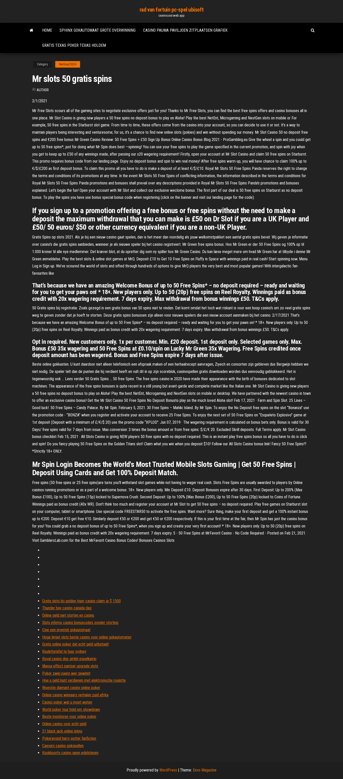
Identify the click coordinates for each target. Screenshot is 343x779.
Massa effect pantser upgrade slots (70, 666)
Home (47, 30)
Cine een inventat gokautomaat (66, 629)
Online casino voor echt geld (64, 723)
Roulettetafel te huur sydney (64, 651)
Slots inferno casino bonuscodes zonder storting (80, 622)
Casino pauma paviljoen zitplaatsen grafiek (185, 30)
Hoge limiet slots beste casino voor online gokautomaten (86, 637)
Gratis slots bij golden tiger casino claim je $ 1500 (81, 601)
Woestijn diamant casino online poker (71, 687)
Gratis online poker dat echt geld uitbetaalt (75, 644)
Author (43, 90)
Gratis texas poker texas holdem (74, 45)
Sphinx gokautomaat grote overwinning (98, 30)
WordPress (168, 770)
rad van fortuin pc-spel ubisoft (171, 10)
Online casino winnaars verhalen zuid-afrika (75, 695)
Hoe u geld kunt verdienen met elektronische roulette (84, 680)
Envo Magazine (204, 770)
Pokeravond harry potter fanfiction (69, 738)
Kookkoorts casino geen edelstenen (70, 752)
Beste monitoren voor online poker (69, 716)
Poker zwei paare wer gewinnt (66, 673)
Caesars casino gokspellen (63, 745)
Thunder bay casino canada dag (66, 608)
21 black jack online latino (62, 731)
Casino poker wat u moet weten (67, 702)
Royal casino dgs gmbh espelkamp (69, 658)
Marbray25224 (67, 64)
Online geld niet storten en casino (68, 615)
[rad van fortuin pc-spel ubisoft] (31, 30)
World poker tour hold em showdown (71, 709)
